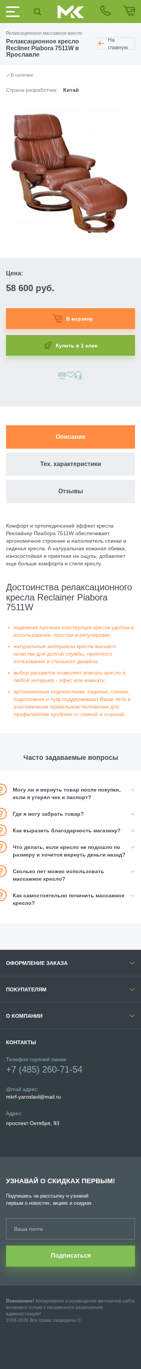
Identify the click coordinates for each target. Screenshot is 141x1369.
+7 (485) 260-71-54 (44, 1069)
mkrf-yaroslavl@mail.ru (33, 1097)
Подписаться (71, 1255)
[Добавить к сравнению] (62, 375)
